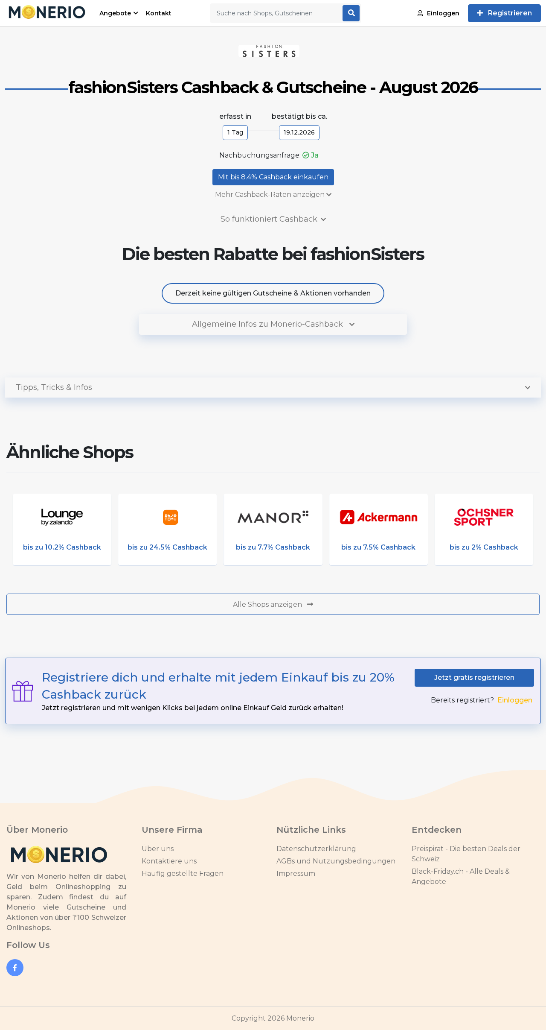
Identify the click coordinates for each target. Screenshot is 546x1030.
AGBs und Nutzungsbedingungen (335, 861)
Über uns (158, 849)
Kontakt (158, 13)
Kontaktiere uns (169, 861)
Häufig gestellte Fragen (183, 873)
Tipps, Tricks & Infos (54, 387)
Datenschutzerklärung (316, 849)
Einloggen (443, 13)
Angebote (115, 13)
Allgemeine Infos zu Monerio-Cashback (268, 324)
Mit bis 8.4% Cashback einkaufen (273, 177)
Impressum (295, 873)
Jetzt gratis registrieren (474, 677)
